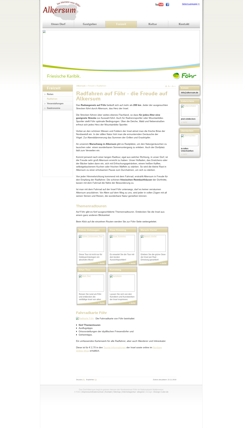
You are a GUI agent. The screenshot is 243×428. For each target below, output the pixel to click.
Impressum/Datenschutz (92, 392)
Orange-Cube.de (160, 392)
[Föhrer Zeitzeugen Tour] (91, 243)
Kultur (152, 24)
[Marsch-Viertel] (153, 243)
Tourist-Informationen (114, 347)
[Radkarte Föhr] (85, 318)
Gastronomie (53, 108)
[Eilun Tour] (91, 283)
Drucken (79, 380)
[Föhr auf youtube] (160, 4)
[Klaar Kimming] (122, 243)
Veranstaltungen (55, 103)
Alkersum (81, 86)
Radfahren (101, 86)
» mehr (101, 263)
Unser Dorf (58, 24)
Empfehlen (90, 380)
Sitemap (117, 392)
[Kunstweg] (122, 283)
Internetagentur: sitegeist (133, 392)
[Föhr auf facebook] (168, 4)
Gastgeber (90, 24)
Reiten (50, 94)
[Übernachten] (190, 140)
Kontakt (184, 24)
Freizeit (121, 24)
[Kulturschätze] (190, 110)
